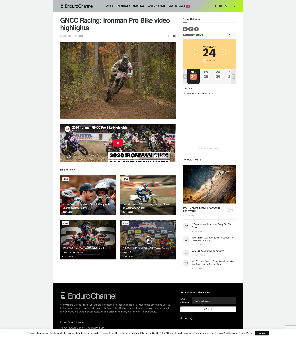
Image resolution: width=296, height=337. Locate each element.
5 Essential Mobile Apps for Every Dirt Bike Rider (212, 226)
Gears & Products (156, 6)
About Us (80, 321)
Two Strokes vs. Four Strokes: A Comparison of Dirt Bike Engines (213, 239)
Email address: (185, 300)
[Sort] (196, 29)
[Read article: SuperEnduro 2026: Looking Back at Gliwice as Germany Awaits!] (148, 195)
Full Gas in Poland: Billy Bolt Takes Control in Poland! (147, 250)
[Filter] (190, 29)
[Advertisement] (209, 124)
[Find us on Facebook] (215, 6)
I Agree (262, 333)
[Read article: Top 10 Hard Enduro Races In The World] (209, 184)
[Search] (185, 29)
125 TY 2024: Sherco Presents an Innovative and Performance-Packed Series (213, 263)
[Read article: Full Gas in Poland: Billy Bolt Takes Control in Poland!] (148, 239)
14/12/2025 (128, 256)
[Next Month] (234, 35)
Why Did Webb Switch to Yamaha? (208, 250)
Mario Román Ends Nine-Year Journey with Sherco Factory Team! (86, 206)
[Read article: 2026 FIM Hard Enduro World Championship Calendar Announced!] (88, 239)
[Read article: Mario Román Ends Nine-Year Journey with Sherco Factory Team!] (88, 195)
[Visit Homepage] (81, 5)
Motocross (138, 6)
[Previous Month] (229, 35)
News (65, 179)
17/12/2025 (68, 256)
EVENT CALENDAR (179, 6)
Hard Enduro (123, 6)
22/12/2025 (68, 212)
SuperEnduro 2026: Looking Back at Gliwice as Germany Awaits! (147, 206)
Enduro (109, 6)
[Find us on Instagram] (226, 6)
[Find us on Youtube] (220, 6)
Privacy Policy (66, 321)
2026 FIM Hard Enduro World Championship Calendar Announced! (86, 250)
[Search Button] (235, 6)
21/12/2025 (128, 212)
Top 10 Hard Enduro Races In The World (201, 209)
